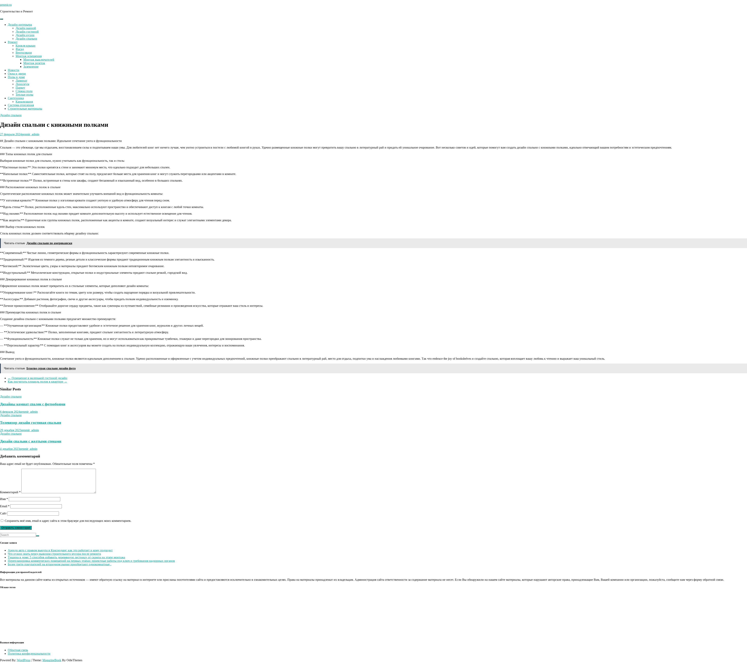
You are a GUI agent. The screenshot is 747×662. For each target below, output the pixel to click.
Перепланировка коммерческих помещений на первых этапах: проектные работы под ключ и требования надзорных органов (91, 560)
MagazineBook (51, 660)
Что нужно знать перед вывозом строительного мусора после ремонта (54, 553)
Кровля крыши (25, 45)
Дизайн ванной (26, 28)
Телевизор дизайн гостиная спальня (30, 423)
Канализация (24, 101)
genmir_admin (30, 134)
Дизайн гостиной (27, 31)
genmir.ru (6, 4)
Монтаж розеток (34, 63)
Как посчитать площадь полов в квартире (37, 381)
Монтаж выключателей (38, 59)
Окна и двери (17, 73)
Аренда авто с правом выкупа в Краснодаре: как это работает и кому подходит (60, 550)
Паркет (20, 87)
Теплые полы (24, 94)
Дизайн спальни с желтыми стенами (30, 441)
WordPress (23, 660)
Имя (4, 499)
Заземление (31, 66)
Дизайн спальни (26, 38)
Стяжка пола (24, 91)
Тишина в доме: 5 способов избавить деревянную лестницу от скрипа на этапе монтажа (66, 557)
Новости (13, 70)
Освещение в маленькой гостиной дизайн (37, 378)
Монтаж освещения (29, 56)
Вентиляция (24, 52)
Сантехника (16, 98)
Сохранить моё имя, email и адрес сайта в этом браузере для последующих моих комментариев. (68, 520)
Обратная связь (18, 650)
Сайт (3, 513)
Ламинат (21, 80)
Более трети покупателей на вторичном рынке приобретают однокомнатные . (59, 564)
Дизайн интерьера (20, 24)
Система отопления (21, 105)
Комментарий (10, 492)
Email (5, 506)
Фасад (20, 49)
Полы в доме (16, 77)
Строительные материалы (25, 108)
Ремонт (13, 42)
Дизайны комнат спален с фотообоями (32, 404)
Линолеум (22, 84)
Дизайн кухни (25, 35)
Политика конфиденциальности (29, 653)
